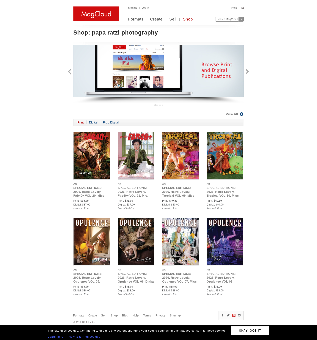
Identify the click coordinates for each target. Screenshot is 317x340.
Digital (93, 122)
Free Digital (111, 122)
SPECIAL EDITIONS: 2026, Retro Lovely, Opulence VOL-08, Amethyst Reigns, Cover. (221, 281)
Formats (135, 19)
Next (247, 72)
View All (232, 114)
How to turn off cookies (84, 336)
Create (156, 19)
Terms (147, 315)
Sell (172, 19)
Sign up (132, 7)
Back (70, 72)
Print (80, 122)
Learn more (56, 336)
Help (234, 7)
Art (75, 183)
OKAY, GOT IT (250, 330)
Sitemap (175, 315)
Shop (188, 19)
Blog (125, 315)
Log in (145, 7)
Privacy (160, 315)
